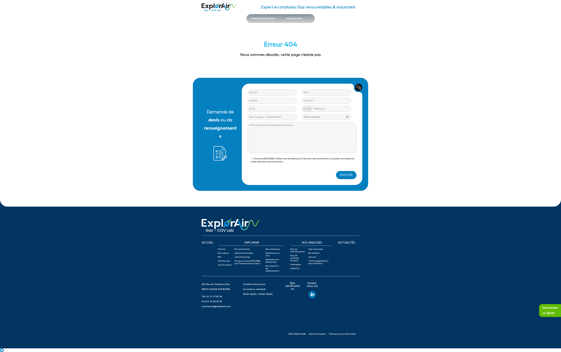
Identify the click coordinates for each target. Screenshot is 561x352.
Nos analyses (312, 242)
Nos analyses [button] (294, 19)
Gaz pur (312, 257)
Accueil (207, 242)
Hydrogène (295, 264)
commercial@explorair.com (216, 306)
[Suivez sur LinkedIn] (312, 294)
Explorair (252, 242)
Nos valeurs (223, 253)
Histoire (221, 249)
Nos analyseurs (273, 249)
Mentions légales (317, 334)
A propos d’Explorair (263, 19)
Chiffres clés (224, 261)
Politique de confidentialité (342, 334)
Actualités (346, 242)
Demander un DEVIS (550, 310)
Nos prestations (242, 249)
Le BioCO (295, 268)
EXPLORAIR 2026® (297, 334)
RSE (219, 257)
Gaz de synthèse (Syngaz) (294, 257)
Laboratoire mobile (243, 253)
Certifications (225, 265)
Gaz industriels (315, 249)
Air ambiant (314, 253)
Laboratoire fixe (242, 257)
